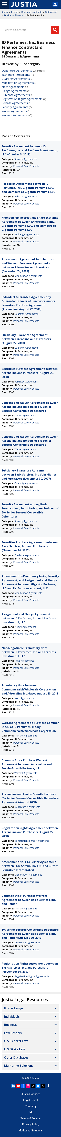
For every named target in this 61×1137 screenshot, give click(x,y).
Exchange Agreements (16, 75)
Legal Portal (30, 1100)
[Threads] (33, 1086)
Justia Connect (30, 1094)
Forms (14, 12)
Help (30, 1112)
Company (30, 1106)
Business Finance (13, 15)
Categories (51, 12)
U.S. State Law (14, 1049)
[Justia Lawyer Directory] (48, 1086)
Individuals (12, 1016)
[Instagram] (28, 1086)
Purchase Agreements (16, 95)
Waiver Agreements (14, 111)
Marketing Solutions (18, 1066)
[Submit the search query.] (55, 30)
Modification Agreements (18, 83)
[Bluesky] (38, 1086)
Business (10, 1025)
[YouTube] (18, 1086)
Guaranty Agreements (16, 79)
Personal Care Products (26, 166)
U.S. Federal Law (16, 1041)
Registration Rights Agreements (22, 99)
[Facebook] (23, 1086)
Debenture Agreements (17, 70)
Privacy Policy (30, 1124)
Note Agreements (13, 87)
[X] (43, 1086)
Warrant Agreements (15, 115)
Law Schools (13, 1033)
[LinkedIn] (13, 1086)
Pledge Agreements (14, 91)
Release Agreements (15, 103)
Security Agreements (15, 107)
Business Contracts (31, 12)
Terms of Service (30, 1118)
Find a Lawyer (14, 1008)
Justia (5, 12)
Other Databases (16, 1057)
